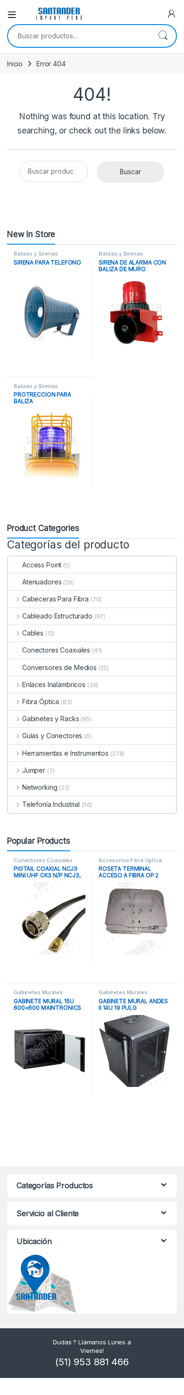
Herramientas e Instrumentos (65, 753)
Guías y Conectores (52, 736)
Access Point (41, 565)
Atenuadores (41, 582)
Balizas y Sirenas (36, 253)
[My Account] (172, 13)
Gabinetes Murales (38, 992)
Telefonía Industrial (51, 804)
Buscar (163, 36)
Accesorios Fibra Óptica (130, 860)
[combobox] (79, 36)
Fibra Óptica (40, 702)
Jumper (33, 770)
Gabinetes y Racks (50, 719)
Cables (32, 633)
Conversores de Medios (59, 667)
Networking (39, 787)
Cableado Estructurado (57, 616)
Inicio (15, 64)
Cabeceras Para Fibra (55, 599)
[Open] (15, 13)
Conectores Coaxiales (56, 650)
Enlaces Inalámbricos (53, 684)
